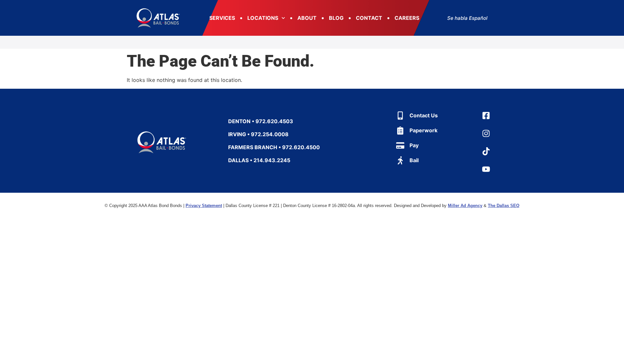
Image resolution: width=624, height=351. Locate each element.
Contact (369, 18)
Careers (407, 18)
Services (222, 18)
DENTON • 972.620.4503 (260, 121)
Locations (262, 18)
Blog (336, 18)
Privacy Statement (204, 205)
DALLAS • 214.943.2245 (259, 160)
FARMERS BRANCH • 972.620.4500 (274, 147)
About (307, 18)
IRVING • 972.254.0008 (258, 134)
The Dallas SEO (503, 205)
